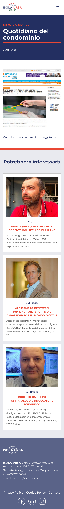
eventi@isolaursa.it (25, 478)
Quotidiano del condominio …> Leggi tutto (29, 137)
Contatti (55, 492)
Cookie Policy (36, 492)
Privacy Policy (13, 492)
